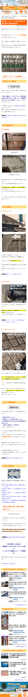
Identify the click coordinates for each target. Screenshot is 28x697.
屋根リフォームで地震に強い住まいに (14, 274)
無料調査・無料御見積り (20, 105)
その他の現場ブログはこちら (20, 679)
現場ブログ (8, 16)
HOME (2, 16)
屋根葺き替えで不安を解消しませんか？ (15, 458)
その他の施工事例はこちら (21, 605)
